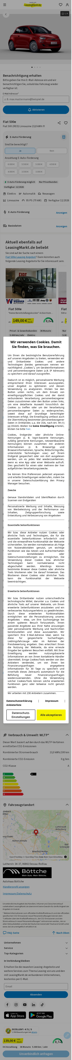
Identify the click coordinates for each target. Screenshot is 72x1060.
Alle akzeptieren (51, 715)
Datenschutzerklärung (19, 700)
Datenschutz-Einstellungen (21, 715)
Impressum (51, 700)
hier (28, 429)
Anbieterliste (13, 704)
